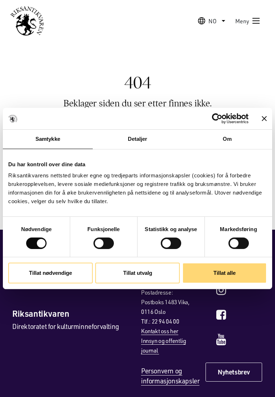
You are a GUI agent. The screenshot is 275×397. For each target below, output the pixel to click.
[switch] (103, 243)
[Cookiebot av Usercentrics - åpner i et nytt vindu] (217, 118)
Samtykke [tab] (47, 139)
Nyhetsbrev (234, 372)
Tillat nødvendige (50, 273)
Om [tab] (227, 139)
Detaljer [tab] (138, 139)
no (212, 21)
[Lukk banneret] (264, 118)
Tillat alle (224, 273)
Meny (242, 21)
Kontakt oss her (159, 331)
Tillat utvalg (137, 273)
